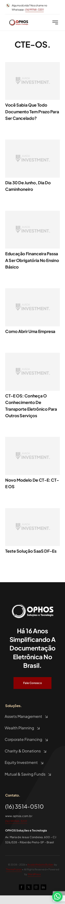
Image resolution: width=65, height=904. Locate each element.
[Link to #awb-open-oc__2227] (55, 22)
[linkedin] (43, 887)
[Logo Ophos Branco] (32, 604)
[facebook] (21, 887)
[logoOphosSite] (18, 21)
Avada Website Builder (40, 864)
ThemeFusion (14, 869)
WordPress (34, 874)
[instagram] (36, 887)
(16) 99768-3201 (34, 9)
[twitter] (29, 887)
